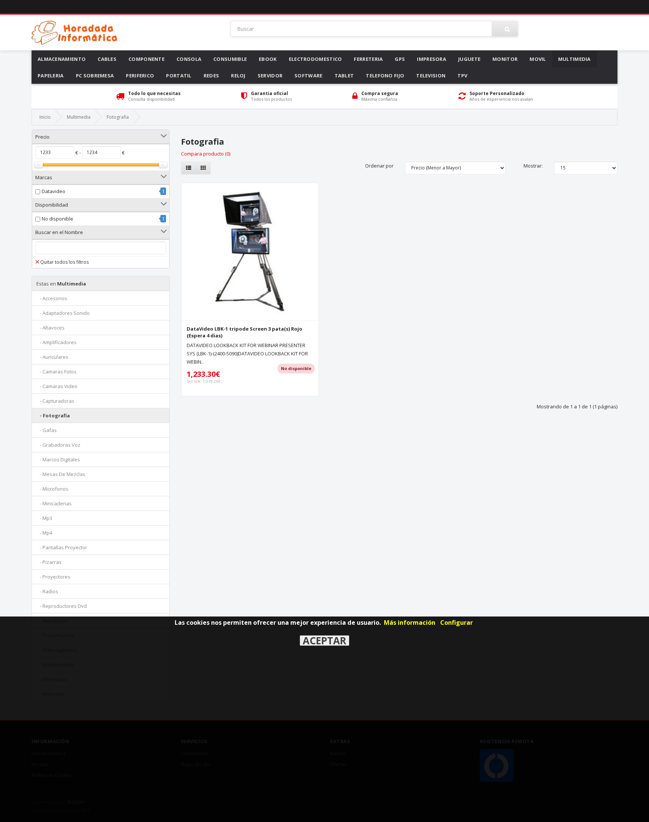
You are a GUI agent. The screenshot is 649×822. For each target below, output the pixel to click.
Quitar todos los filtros (64, 262)
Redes (211, 75)
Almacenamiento (62, 59)
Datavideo (53, 191)
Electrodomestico (315, 59)
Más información (409, 622)
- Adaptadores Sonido (63, 313)
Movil (538, 59)
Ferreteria (368, 59)
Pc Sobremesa (95, 75)
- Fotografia (53, 415)
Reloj (238, 75)
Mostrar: (533, 165)
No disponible (57, 218)
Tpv (462, 75)
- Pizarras (49, 562)
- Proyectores (53, 576)
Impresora (431, 59)
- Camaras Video (56, 386)
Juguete (469, 59)
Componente (146, 59)
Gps (400, 59)
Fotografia (118, 117)
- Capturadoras (55, 400)
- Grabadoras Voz (58, 444)
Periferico (140, 75)
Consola (189, 59)
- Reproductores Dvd (61, 606)
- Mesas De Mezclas (60, 474)
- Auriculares (52, 357)
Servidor (270, 75)
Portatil (178, 75)
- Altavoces (50, 327)
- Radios (47, 591)
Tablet (344, 75)
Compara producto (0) (205, 153)
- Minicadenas (54, 503)
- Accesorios (51, 298)
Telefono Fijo (385, 75)
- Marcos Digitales (58, 459)
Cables (107, 59)
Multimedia (574, 59)
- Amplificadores (56, 342)
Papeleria (51, 75)
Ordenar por (379, 165)
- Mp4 (44, 532)
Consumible (230, 59)
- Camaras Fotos (56, 371)
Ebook (268, 59)
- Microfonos (52, 488)
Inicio (45, 117)
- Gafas (46, 430)
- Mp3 (44, 518)
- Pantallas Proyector (61, 547)
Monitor (505, 59)
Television (430, 75)
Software (308, 75)
